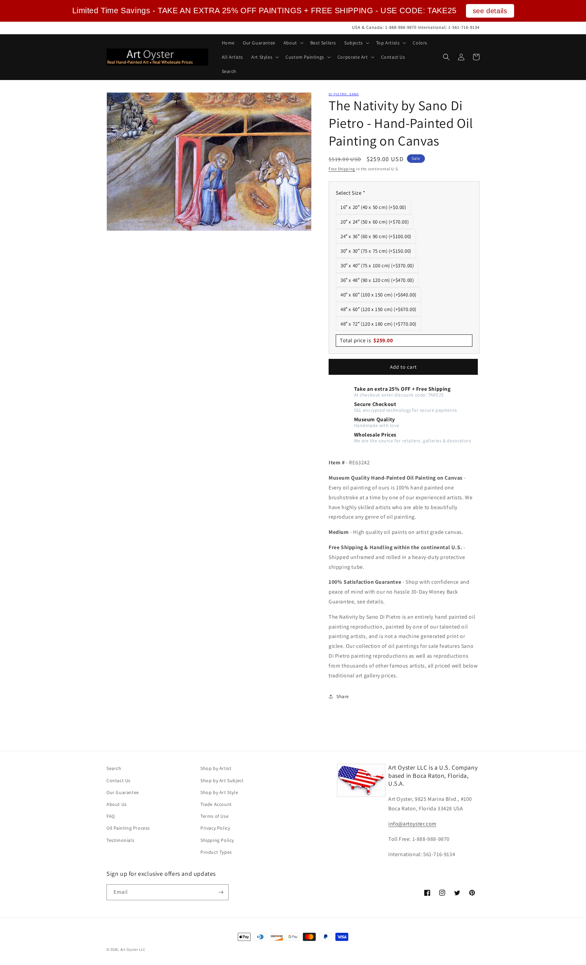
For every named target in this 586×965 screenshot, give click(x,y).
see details (490, 11)
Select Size (351, 192)
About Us (116, 804)
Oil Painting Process (128, 828)
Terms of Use (214, 816)
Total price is (366, 340)
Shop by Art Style (219, 792)
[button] (292, 43)
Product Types (216, 852)
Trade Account (216, 804)
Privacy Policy (215, 828)
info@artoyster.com (412, 823)
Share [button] (342, 696)
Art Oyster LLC (132, 949)
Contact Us (118, 780)
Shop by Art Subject (221, 780)
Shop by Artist (215, 768)
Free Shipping (342, 168)
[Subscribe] (220, 892)
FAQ (110, 816)
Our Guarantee (122, 792)
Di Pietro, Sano (344, 94)
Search (113, 768)
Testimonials (120, 840)
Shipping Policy (217, 840)
